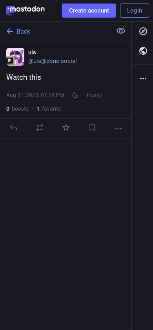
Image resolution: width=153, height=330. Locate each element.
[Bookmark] (92, 127)
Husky (94, 95)
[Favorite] (66, 127)
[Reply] (13, 127)
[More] (118, 128)
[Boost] (39, 127)
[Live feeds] (142, 51)
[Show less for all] (120, 31)
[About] (142, 78)
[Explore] (142, 31)
